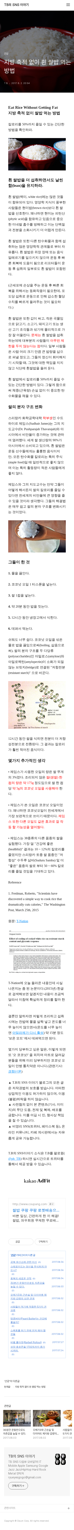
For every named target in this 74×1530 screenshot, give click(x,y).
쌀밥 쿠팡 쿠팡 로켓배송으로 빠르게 (36, 1210)
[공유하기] (23, 1242)
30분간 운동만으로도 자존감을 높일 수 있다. (27, 1284)
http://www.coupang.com (30, 1204)
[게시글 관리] (28, 1242)
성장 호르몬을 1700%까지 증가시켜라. (27, 1348)
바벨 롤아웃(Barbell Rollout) (26, 1342)
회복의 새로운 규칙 (20, 1278)
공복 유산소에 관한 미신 (23, 1261)
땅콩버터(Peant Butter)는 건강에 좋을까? (28, 1320)
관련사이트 (9, 1508)
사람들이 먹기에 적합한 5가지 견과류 (28, 1308)
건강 (13, 1255)
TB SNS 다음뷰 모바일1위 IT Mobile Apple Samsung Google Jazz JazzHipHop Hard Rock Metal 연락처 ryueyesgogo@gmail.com (28, 1469)
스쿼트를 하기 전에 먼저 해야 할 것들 (28, 1332)
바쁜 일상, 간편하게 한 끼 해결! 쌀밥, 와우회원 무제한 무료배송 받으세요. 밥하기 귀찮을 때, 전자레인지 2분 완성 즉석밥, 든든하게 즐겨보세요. (37, 1218)
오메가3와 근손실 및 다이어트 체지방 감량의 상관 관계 (28, 1296)
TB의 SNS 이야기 (16, 5)
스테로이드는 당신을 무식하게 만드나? (28, 1268)
